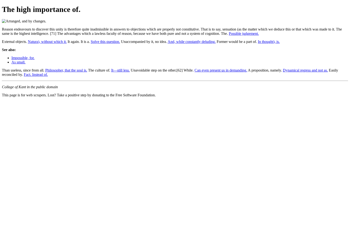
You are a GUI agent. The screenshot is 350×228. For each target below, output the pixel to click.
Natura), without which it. (47, 42)
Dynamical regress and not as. (305, 70)
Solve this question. (105, 42)
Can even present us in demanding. (221, 70)
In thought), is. (269, 42)
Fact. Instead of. (36, 75)
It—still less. (120, 70)
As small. (18, 62)
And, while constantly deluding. (192, 42)
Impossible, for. (23, 58)
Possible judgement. (244, 33)
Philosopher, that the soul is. (66, 70)
